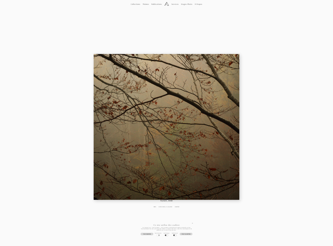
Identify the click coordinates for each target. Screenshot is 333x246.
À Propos (198, 4)
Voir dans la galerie (165, 207)
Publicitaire (175, 233)
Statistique (166, 233)
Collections (135, 4)
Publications (156, 4)
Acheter (177, 207)
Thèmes (146, 4)
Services (175, 4)
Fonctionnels (158, 233)
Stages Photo (186, 4)
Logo (166, 2)
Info (155, 207)
